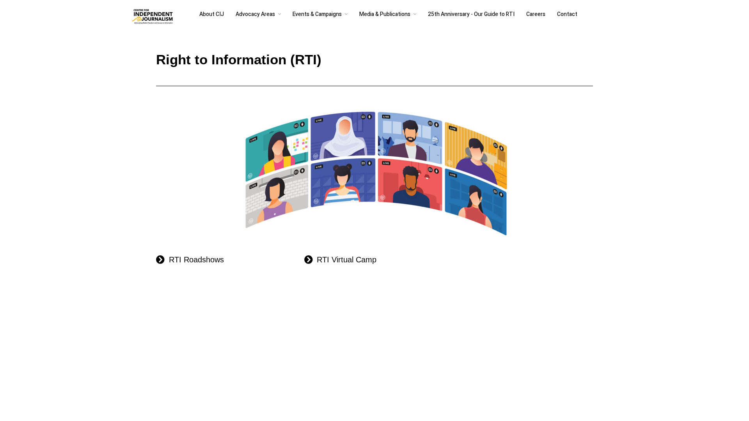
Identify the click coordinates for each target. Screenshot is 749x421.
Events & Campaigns (317, 14)
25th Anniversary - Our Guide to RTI (471, 14)
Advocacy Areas (255, 14)
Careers (535, 14)
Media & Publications (384, 14)
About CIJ (211, 14)
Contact (567, 14)
